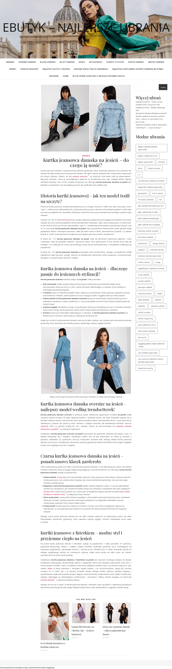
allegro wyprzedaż (145, 162)
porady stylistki (144, 281)
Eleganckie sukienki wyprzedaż (150, 187)
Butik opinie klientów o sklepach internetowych (99, 76)
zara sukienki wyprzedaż (147, 353)
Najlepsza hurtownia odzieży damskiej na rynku (137, 69)
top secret (142, 337)
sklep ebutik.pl (143, 300)
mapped (141, 250)
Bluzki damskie (48, 62)
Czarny (59, 477)
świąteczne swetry (145, 368)
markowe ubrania (157, 250)
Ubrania (10, 62)
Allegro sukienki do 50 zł (147, 156)
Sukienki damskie (27, 62)
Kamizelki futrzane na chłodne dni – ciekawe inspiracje (83, 630)
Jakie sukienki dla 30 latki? (148, 212)
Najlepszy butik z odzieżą (56, 69)
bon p (140, 168)
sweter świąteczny (145, 318)
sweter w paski (144, 312)
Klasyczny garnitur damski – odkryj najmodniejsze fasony (116, 630)
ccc (139, 174)
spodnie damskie (47, 580)
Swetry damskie (156, 62)
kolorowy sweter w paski (148, 231)
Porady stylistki (115, 62)
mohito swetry (144, 262)
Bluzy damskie (67, 62)
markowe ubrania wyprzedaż (149, 256)
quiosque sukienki (145, 287)
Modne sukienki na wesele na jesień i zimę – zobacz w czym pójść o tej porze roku (150, 119)
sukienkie (141, 306)
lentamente (142, 243)
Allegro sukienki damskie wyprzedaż (147, 148)
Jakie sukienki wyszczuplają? (149, 224)
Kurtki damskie (136, 62)
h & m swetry (157, 193)
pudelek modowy (29, 69)
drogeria (54, 76)
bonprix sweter (154, 168)
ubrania (46, 491)
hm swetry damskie (146, 199)
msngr (157, 262)
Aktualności (95, 62)
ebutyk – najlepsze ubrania (86, 27)
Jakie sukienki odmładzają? (148, 218)
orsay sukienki (143, 275)
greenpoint (142, 193)
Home (66, 76)
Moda (82, 62)
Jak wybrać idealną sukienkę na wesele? (151, 113)
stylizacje (44, 426)
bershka (161, 162)
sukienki (158, 300)
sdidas (159, 293)
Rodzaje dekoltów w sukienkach (91, 69)
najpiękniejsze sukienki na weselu (151, 268)
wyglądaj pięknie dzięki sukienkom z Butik (151, 345)
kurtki (64, 220)
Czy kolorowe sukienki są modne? (151, 181)
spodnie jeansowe (80, 176)
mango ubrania (159, 243)
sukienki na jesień (158, 306)
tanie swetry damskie (146, 331)
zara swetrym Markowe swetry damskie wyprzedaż (150, 360)
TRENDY (12, 69)
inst (160, 199)
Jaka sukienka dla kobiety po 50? (151, 206)
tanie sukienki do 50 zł (147, 325)
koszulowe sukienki (145, 237)
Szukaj (163, 87)
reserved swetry (145, 293)
